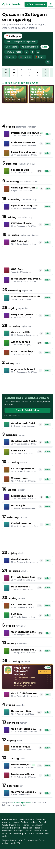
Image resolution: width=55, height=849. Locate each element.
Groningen (18, 830)
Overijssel (21, 833)
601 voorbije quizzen (21, 802)
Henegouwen (37, 825)
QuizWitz (17, 843)
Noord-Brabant (41, 830)
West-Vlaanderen (21, 819)
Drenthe (18, 827)
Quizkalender (12, 4)
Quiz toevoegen (36, 4)
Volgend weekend (30, 46)
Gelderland (7, 830)
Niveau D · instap (13, 51)
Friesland (37, 827)
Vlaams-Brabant (21, 822)
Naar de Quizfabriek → (27, 410)
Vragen (5, 840)
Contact (13, 840)
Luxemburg (7, 827)
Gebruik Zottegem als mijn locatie (21, 41)
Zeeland (39, 833)
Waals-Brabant (9, 825)
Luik (19, 825)
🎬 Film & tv (25, 57)
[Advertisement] (27, 113)
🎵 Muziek (10, 57)
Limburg (33, 822)
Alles (44, 46)
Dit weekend (11, 46)
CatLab (41, 840)
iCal (24, 805)
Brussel (42, 822)
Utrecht (31, 833)
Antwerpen (7, 822)
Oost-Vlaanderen (38, 819)
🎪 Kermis (40, 57)
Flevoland (27, 827)
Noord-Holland (9, 833)
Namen (26, 825)
